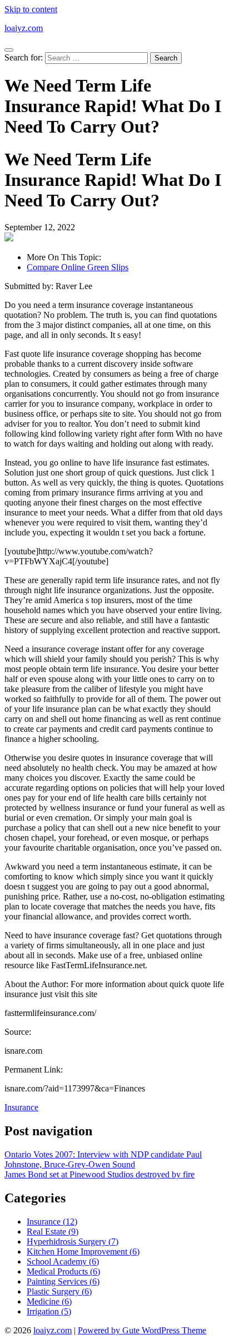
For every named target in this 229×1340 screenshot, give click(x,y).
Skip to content (30, 9)
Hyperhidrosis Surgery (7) (72, 1241)
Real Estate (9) (52, 1231)
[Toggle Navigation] (8, 50)
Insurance (21, 1107)
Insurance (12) (52, 1221)
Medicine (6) (49, 1301)
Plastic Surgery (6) (59, 1291)
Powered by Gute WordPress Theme (142, 1330)
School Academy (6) (63, 1261)
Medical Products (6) (63, 1271)
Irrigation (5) (49, 1311)
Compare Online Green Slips (77, 267)
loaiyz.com (23, 28)
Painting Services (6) (63, 1281)
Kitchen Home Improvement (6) (83, 1251)
